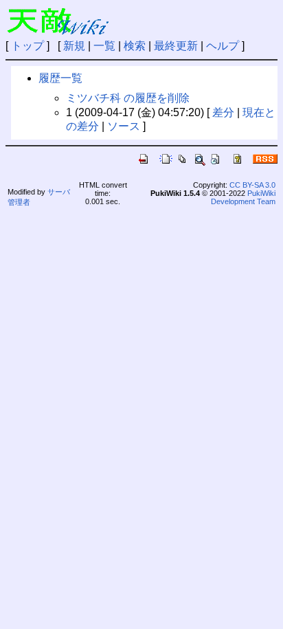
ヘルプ (222, 46)
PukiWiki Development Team (243, 197)
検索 (135, 46)
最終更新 (176, 46)
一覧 (104, 46)
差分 (223, 112)
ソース (123, 126)
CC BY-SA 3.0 (252, 185)
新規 (74, 46)
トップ (27, 46)
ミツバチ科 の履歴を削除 (128, 98)
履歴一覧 (60, 78)
